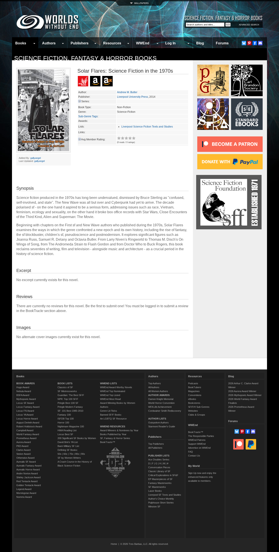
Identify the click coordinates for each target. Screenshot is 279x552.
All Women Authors (158, 391)
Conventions (194, 395)
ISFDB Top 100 (66, 418)
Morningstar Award (26, 493)
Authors (49, 43)
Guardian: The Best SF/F (71, 395)
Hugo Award (22, 387)
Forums (222, 43)
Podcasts (193, 383)
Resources (112, 43)
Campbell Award (24, 430)
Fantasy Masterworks (160, 483)
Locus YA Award (24, 414)
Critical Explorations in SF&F (163, 475)
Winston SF (154, 506)
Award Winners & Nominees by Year (119, 430)
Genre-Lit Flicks (108, 410)
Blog (200, 43)
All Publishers (155, 447)
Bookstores (194, 403)
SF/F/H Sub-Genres (198, 407)
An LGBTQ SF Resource (113, 418)
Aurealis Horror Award (28, 469)
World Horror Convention (161, 403)
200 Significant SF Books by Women (77, 438)
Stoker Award (23, 454)
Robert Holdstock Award (29, 426)
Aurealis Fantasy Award (28, 465)
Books (20, 43)
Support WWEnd (197, 444)
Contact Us (194, 455)
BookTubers (194, 387)
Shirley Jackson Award (28, 477)
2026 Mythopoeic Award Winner (245, 395)
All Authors (153, 387)
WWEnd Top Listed (110, 395)
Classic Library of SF (159, 471)
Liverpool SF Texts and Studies (164, 494)
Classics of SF (65, 387)
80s (77, 454)
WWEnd (142, 43)
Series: (85, 101)
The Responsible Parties (201, 436)
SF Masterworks (157, 487)
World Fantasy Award (27, 434)
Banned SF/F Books (110, 414)
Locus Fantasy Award (27, 407)
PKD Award (22, 446)
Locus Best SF (65, 434)
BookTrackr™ (107, 442)
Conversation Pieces (159, 467)
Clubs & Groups (196, 414)
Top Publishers (156, 444)
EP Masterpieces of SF (160, 479)
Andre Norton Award (27, 473)
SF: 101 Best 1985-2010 (70, 410)
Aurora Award (23, 442)
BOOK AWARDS (25, 383)
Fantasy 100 (64, 414)
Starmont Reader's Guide (161, 426)
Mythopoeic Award (26, 399)
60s (65, 454)
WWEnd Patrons (197, 440)
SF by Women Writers (69, 457)
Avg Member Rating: (93, 139)
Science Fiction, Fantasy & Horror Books (85, 58)
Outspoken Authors (158, 422)
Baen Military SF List (68, 446)
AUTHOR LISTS (157, 418)
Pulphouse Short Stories (161, 502)
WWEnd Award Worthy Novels (116, 387)
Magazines (194, 391)
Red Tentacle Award (26, 481)
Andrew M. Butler (127, 92)
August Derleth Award (27, 422)
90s (83, 454)
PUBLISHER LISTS (158, 455)
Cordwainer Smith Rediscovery (164, 410)
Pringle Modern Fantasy (70, 407)
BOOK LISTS (65, 383)
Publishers (79, 43)
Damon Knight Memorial (160, 399)
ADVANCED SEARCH (249, 25)
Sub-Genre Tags (88, 116)
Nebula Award (23, 391)
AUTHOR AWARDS (159, 395)
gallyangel (35, 158)
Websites (193, 410)
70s (71, 454)
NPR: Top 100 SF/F (68, 399)
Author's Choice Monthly (161, 498)
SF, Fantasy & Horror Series (115, 438)
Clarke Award (23, 450)
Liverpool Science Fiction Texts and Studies (147, 126)
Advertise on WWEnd (199, 447)
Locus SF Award (25, 403)
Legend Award (23, 489)
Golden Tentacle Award (28, 485)
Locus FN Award (25, 410)
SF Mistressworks (67, 391)
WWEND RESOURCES (112, 426)
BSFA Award (22, 395)
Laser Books (155, 491)
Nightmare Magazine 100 (71, 426)
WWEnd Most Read (110, 399)
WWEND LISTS (108, 383)
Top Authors (154, 383)
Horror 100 (63, 422)
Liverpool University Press (132, 96)
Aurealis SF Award (26, 461)
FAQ (190, 451)
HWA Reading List (67, 430)
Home (114, 544)
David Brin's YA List (68, 442)
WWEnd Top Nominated (112, 391)
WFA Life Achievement (160, 407)
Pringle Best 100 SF (68, 403)
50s (59, 454)
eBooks (192, 399)
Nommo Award (24, 497)
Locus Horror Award (27, 418)
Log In (170, 43)
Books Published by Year (113, 434)
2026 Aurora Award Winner (242, 391)
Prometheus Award (26, 438)
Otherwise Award (25, 457)
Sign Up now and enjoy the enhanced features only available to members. (202, 477)
